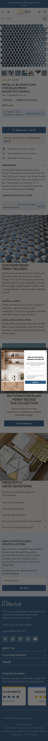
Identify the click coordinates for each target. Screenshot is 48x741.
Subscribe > (35, 382)
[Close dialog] (46, 351)
